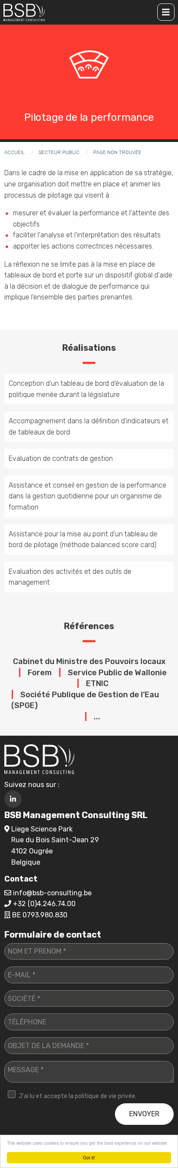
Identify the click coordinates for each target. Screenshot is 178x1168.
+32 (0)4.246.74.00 (44, 904)
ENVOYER (144, 1114)
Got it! (89, 1157)
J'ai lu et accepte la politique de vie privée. (78, 1096)
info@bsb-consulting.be (52, 893)
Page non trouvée (117, 152)
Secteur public (58, 152)
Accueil (14, 152)
